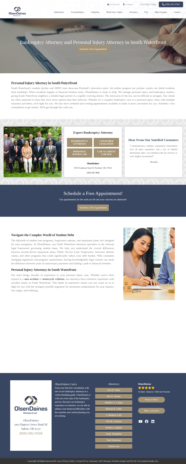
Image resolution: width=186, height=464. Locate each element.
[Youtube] (140, 421)
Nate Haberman (114, 440)
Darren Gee (113, 446)
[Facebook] (146, 421)
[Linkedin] (152, 421)
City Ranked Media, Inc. (148, 461)
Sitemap (93, 461)
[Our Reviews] (108, 4)
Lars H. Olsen (113, 390)
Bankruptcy (59, 12)
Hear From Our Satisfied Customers (153, 140)
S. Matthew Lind (113, 415)
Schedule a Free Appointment (93, 49)
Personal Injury (77, 12)
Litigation (95, 12)
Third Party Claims (114, 12)
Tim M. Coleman (114, 421)
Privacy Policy (68, 461)
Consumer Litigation (106, 142)
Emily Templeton (114, 434)
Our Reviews (115, 4)
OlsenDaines (93, 163)
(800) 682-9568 (31, 433)
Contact (177, 12)
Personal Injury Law (79, 153)
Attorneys (133, 12)
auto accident (31, 278)
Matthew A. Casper (114, 402)
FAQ (146, 12)
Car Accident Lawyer (106, 153)
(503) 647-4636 (93, 173)
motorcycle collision (53, 278)
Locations (129, 4)
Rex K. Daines (114, 396)
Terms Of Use (82, 461)
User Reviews (162, 391)
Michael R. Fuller (114, 409)
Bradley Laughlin (114, 427)
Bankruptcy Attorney (79, 142)
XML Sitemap (105, 461)
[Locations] (124, 4)
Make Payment (161, 12)
